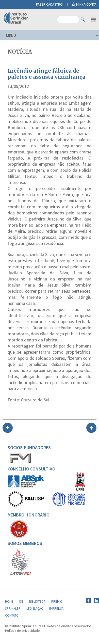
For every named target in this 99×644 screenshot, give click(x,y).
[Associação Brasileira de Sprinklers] (26, 486)
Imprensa (56, 608)
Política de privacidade (22, 630)
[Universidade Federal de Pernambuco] (80, 490)
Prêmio (56, 601)
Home (9, 601)
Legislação (34, 608)
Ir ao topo (91, 428)
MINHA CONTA (86, 4)
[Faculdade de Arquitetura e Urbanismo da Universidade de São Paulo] (26, 505)
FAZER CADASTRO (49, 4)
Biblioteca (37, 601)
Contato (12, 615)
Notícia (20, 51)
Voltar (8, 428)
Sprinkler (13, 608)
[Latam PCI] (20, 574)
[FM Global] (20, 462)
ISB (21, 601)
